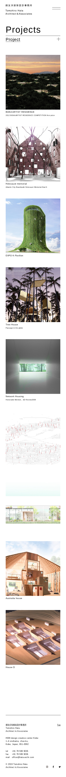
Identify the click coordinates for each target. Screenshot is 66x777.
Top (59, 725)
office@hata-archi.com (23, 757)
